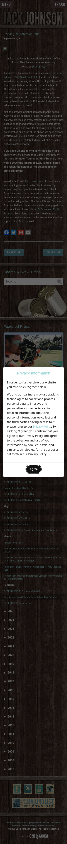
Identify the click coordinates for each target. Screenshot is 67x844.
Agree (33, 469)
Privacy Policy (42, 427)
